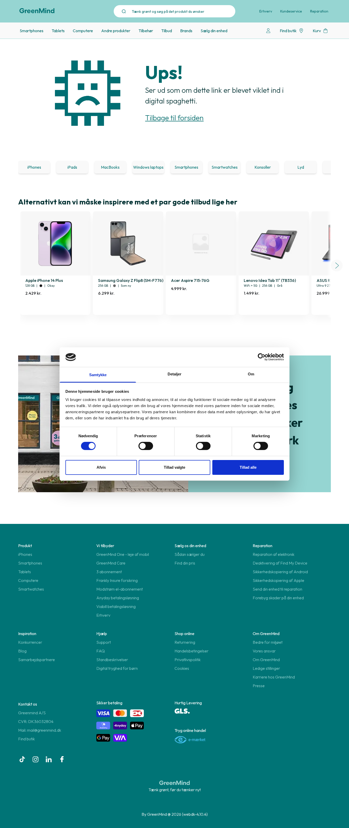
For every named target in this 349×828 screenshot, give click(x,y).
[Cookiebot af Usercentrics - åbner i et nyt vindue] (261, 357)
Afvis (101, 467)
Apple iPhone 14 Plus (44, 280)
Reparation (319, 11)
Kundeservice (291, 11)
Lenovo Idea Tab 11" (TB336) (270, 280)
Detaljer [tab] (175, 374)
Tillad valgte (174, 467)
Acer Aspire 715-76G (190, 280)
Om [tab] (251, 374)
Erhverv (265, 11)
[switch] (145, 446)
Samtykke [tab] (98, 375)
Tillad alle (248, 467)
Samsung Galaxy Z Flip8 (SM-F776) (130, 280)
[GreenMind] (37, 11)
